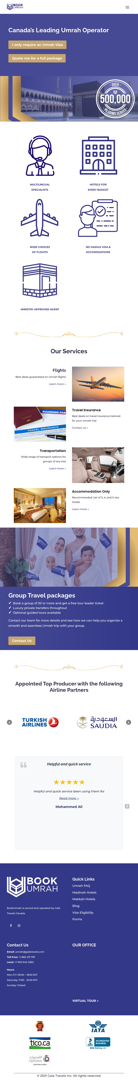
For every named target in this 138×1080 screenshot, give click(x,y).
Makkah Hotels (83, 899)
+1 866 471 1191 (27, 957)
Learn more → (57, 384)
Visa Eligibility (82, 912)
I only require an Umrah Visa (37, 45)
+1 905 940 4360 (24, 962)
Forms (77, 919)
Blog (75, 906)
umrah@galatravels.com (29, 951)
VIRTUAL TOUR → (85, 1001)
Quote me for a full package (37, 58)
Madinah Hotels (84, 892)
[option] (40, 722)
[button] (9, 722)
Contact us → (80, 427)
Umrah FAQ (81, 886)
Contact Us (22, 641)
